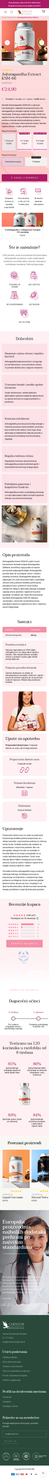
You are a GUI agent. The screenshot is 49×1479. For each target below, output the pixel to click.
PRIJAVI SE (10, 1441)
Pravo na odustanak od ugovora (16, 1371)
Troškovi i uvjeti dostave (13, 1366)
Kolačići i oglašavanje (11, 1380)
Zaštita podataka (10, 1357)
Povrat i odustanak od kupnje (15, 1375)
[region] (24, 43)
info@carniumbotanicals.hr (14, 1342)
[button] (24, 946)
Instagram (7, 1401)
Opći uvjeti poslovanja (12, 1362)
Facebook (7, 1397)
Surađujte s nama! (10, 1406)
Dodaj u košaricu (26, 178)
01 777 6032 (8, 1338)
